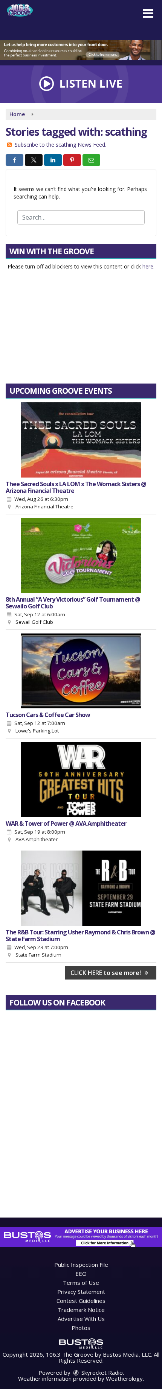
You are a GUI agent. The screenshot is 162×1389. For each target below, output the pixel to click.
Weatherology (124, 1378)
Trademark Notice (81, 1309)
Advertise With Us (81, 1318)
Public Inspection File (81, 1264)
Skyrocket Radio (101, 1372)
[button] (147, 14)
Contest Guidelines (81, 1300)
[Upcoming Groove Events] (81, 440)
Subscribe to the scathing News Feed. (60, 144)
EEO (81, 1273)
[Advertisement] (81, 50)
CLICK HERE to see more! (106, 973)
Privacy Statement (81, 1291)
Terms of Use (81, 1282)
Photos (81, 1327)
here (147, 266)
